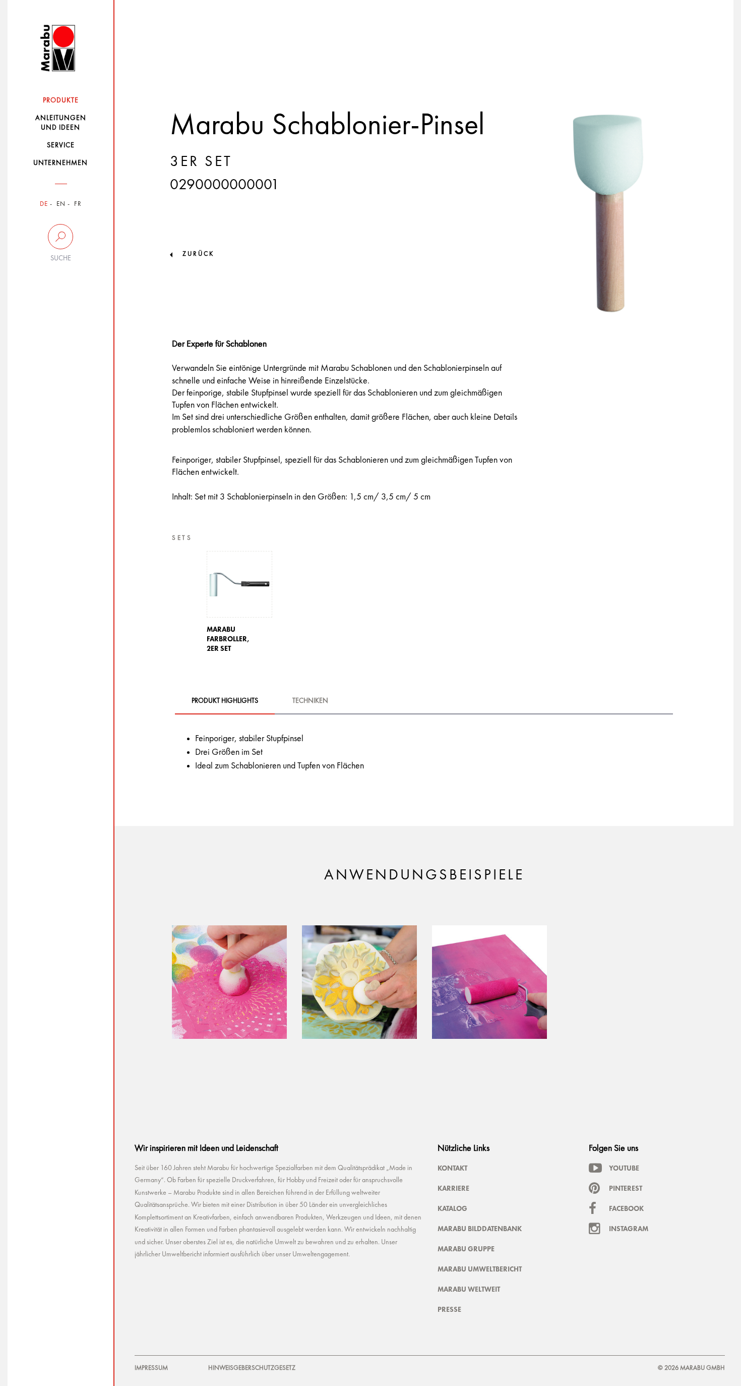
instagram (628, 1228)
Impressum (151, 1368)
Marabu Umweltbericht (480, 1268)
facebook (626, 1208)
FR (78, 204)
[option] (239, 604)
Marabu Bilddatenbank (480, 1228)
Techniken (310, 700)
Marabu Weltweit (469, 1289)
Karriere (453, 1188)
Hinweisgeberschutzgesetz (251, 1368)
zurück (198, 254)
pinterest (625, 1188)
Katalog (452, 1208)
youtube (624, 1168)
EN (61, 204)
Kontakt (452, 1168)
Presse (449, 1309)
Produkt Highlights (225, 700)
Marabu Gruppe (466, 1248)
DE (44, 204)
